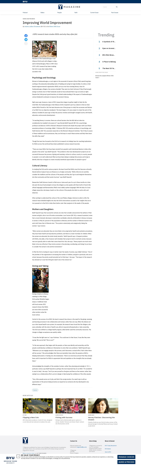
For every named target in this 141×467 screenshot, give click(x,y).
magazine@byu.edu (82, 447)
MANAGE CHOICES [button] (126, 457)
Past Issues (114, 12)
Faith (75, 12)
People (59, 12)
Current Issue (94, 12)
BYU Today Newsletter (111, 445)
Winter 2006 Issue (54, 26)
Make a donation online (28, 453)
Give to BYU (108, 452)
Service (35, 390)
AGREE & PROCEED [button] (126, 462)
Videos (42, 12)
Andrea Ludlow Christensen (32, 26)
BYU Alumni (108, 449)
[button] (18, 456)
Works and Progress (29, 18)
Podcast (25, 12)
